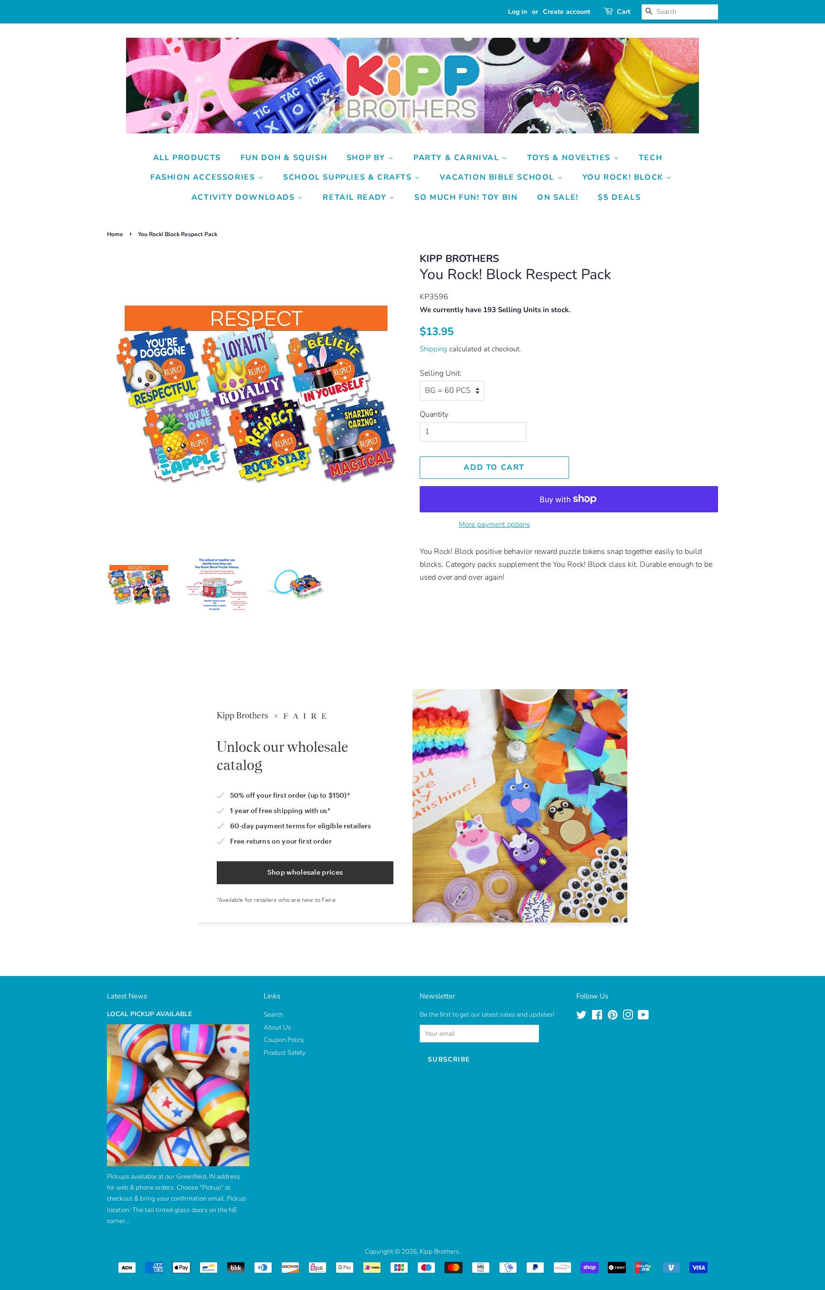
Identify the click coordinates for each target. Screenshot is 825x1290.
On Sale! (558, 197)
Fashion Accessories (204, 177)
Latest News (127, 996)
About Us (277, 1027)
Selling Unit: (441, 373)
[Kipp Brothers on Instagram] (628, 1016)
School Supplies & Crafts (348, 177)
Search (273, 1014)
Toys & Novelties (570, 157)
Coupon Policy (284, 1039)
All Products (187, 157)
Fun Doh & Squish (284, 157)
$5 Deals (619, 197)
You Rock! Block (624, 177)
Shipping (433, 349)
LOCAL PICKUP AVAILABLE (149, 1014)
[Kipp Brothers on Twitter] (581, 1016)
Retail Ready (356, 197)
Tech (650, 157)
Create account (566, 11)
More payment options (494, 524)
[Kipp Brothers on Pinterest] (612, 1016)
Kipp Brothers (439, 1251)
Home (115, 234)
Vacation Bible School (498, 177)
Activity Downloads (244, 197)
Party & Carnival (457, 157)
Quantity (434, 414)
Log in (517, 11)
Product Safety (285, 1052)
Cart (623, 11)
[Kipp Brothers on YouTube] (643, 1016)
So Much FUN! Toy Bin (466, 197)
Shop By (367, 157)
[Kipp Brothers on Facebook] (597, 1016)
